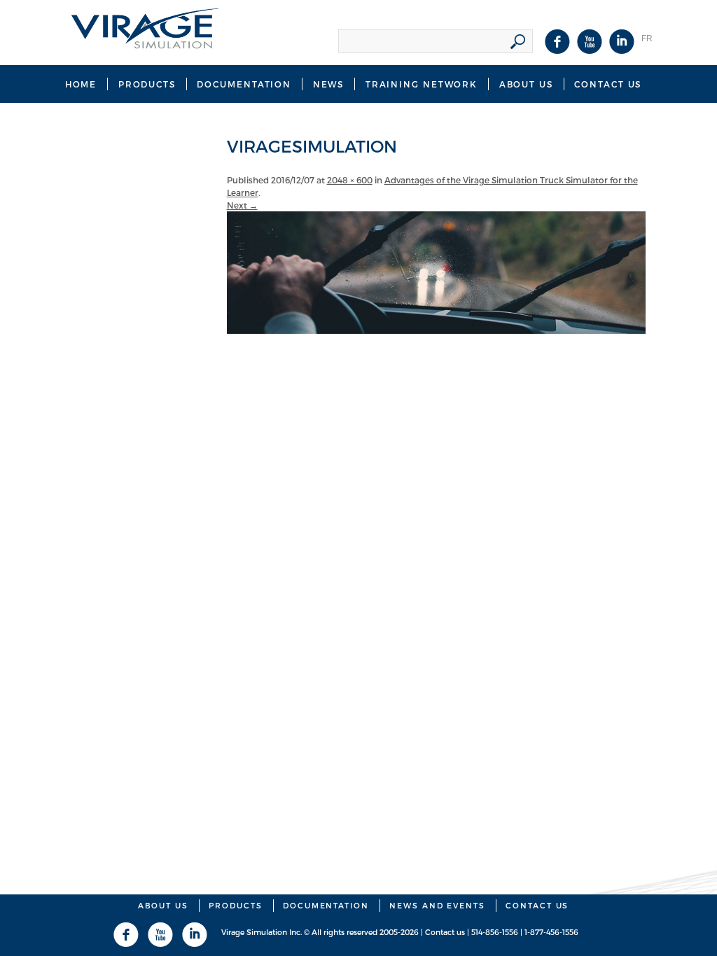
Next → (242, 205)
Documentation (244, 84)
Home (81, 84)
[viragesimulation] (436, 330)
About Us (526, 84)
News (328, 84)
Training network (422, 84)
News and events (437, 905)
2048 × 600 (350, 180)
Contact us (607, 84)
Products (147, 84)
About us (163, 905)
